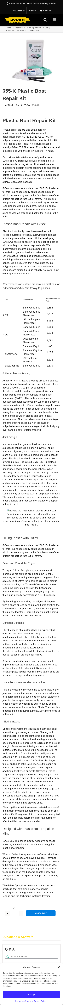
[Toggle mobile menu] (55, 19)
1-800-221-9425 (17, 3)
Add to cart (41, 913)
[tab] (31, 937)
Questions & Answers (17, 936)
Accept (31, 994)
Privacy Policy (40, 1001)
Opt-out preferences (24, 1001)
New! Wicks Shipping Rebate (41, 3)
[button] (58, 967)
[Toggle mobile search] (45, 19)
